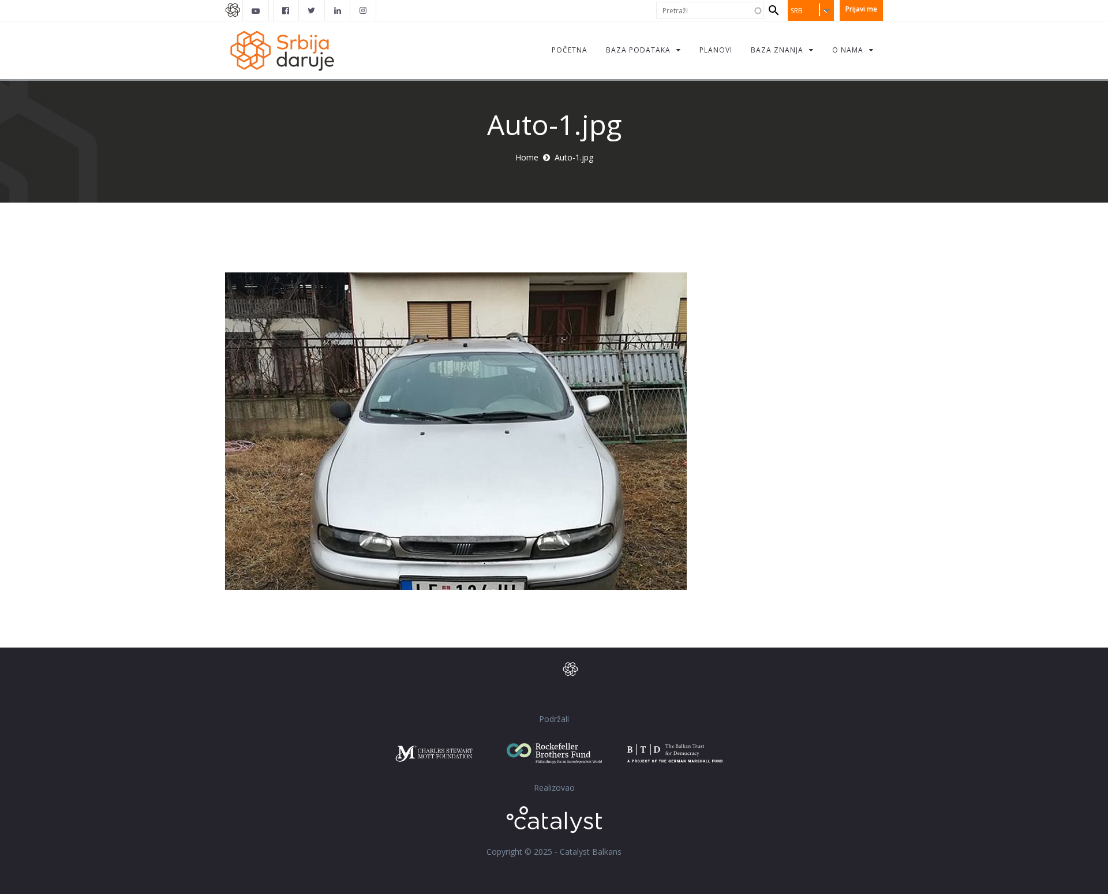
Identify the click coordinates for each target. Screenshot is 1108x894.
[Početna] (281, 49)
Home (526, 157)
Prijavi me (861, 9)
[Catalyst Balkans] (286, 10)
